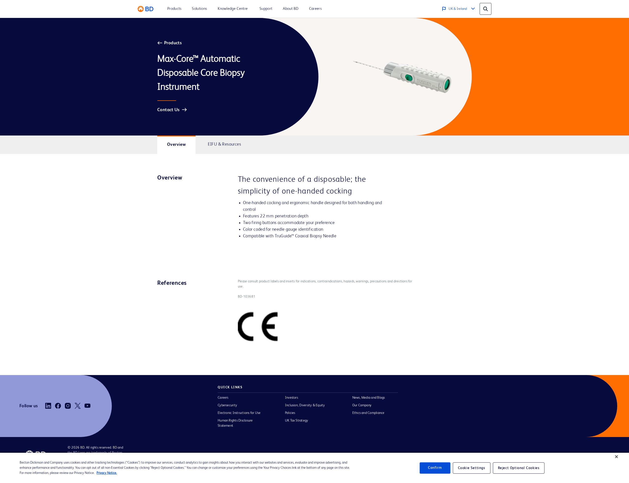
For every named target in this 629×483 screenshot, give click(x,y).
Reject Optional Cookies (519, 468)
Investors (291, 397)
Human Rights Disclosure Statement (235, 423)
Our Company (362, 405)
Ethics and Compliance (368, 413)
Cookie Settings (471, 468)
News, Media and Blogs (368, 397)
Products (173, 43)
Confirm (435, 467)
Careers (223, 397)
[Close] (616, 456)
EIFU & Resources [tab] (224, 144)
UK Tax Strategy (296, 420)
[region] (314, 468)
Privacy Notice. (107, 473)
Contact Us (168, 110)
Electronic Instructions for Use (239, 413)
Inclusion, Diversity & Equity (305, 405)
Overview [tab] (176, 144)
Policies (290, 413)
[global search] (485, 9)
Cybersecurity (227, 405)
